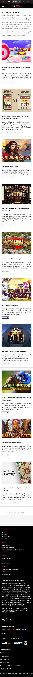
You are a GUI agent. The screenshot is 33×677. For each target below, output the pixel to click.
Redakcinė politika (5, 656)
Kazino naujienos (5, 177)
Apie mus (4, 532)
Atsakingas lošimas (7, 536)
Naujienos (20, 132)
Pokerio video (5, 552)
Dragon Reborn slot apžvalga (10, 166)
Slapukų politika (4, 659)
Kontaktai (4, 534)
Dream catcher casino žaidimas (11, 442)
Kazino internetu (6, 558)
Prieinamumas (4, 653)
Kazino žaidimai (14, 82)
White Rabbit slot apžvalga (10, 305)
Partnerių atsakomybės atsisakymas (10, 665)
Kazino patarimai (5, 82)
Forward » (22, 512)
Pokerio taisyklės (6, 545)
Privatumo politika (5, 650)
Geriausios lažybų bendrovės (10, 569)
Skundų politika (4, 662)
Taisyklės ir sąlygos (5, 669)
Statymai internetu (7, 572)
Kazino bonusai (6, 563)
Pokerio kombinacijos (8, 547)
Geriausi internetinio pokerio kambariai (13, 550)
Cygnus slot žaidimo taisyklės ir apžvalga (14, 351)
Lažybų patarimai (7, 574)
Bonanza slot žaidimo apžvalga (11, 259)
